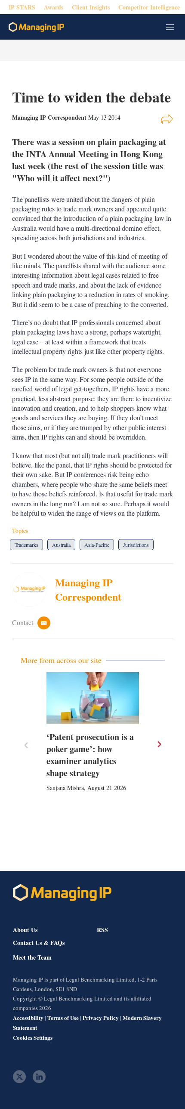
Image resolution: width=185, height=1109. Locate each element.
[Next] (159, 744)
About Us (25, 929)
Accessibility (28, 1017)
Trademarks (26, 544)
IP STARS (22, 7)
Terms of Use (63, 1017)
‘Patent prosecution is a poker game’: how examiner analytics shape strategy (90, 755)
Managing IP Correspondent (88, 589)
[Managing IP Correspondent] (33, 589)
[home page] (36, 27)
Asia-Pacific (96, 544)
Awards (53, 7)
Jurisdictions (136, 544)
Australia (61, 544)
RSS (102, 929)
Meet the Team (32, 957)
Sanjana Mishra (65, 788)
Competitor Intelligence (149, 7)
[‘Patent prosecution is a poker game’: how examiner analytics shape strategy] (92, 698)
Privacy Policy (101, 1017)
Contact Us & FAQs (39, 943)
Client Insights (91, 7)
